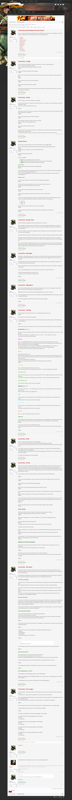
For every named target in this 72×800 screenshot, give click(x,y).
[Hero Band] (22, 49)
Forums (23, 11)
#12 (62, 740)
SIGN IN (56, 1)
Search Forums (10, 14)
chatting (20, 27)
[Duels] (21, 46)
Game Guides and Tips (16, 25)
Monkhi (11, 766)
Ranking (28, 11)
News (15, 11)
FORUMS (26, 1)
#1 (62, 56)
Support (33, 11)
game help (27, 27)
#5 (62, 250)
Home (10, 11)
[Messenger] (22, 42)
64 (16, 770)
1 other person (30, 742)
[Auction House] (23, 40)
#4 (62, 216)
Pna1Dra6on (20, 742)
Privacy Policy (62, 798)
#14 (62, 771)
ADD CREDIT (31, 1)
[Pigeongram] (22, 44)
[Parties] (21, 48)
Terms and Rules (57, 798)
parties (38, 27)
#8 (62, 435)
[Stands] (21, 38)
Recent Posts (16, 14)
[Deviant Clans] (22, 41)
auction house (13, 27)
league (31, 27)
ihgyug (23, 742)
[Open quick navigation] (62, 21)
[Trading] (21, 37)
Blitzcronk (25, 742)
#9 (62, 459)
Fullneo (24, 25)
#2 (62, 94)
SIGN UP (60, 1)
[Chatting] (21, 45)
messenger (35, 27)
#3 (62, 138)
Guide (19, 11)
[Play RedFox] (13, 1)
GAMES (22, 1)
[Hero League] (22, 50)
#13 (62, 753)
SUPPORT (35, 1)
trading (44, 27)
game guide (23, 27)
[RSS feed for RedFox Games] (63, 797)
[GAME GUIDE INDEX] (21, 53)
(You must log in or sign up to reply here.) (57, 788)
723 (16, 40)
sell (41, 27)
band (16, 27)
